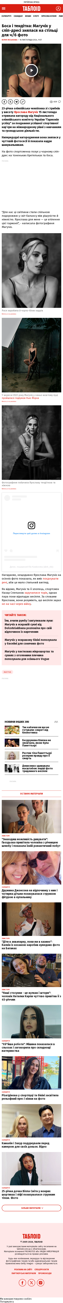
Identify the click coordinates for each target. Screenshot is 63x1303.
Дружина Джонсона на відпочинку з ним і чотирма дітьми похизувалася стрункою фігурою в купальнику (29, 894)
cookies (27, 1298)
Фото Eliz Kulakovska (9, 314)
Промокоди (44, 1273)
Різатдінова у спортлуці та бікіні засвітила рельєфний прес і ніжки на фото (30, 1097)
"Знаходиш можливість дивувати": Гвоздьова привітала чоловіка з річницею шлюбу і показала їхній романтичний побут (31, 843)
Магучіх (7, 672)
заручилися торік (35, 592)
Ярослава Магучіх (26, 112)
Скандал (18, 16)
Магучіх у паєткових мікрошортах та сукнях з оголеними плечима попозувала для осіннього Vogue (29, 655)
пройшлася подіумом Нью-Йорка (20, 398)
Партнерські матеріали (24, 1273)
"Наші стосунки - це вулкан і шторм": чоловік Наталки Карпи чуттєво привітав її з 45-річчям (31, 996)
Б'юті (36, 16)
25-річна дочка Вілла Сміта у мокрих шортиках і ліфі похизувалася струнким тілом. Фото (28, 1195)
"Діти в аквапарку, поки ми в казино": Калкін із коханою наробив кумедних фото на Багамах (31, 945)
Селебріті (6, 16)
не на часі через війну (16, 604)
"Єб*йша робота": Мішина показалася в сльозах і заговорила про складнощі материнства (28, 1047)
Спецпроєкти (41, 1269)
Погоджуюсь (7, 1301)
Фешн (28, 16)
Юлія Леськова (10, 40)
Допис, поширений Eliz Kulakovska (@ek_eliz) (31, 567)
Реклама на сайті (23, 1269)
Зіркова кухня (48, 16)
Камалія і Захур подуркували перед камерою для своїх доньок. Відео (25, 1145)
